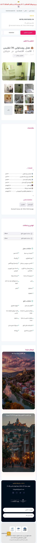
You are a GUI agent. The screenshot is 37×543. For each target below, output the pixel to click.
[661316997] (18, 93)
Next (4, 66)
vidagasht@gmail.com (18, 484)
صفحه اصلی (31, 6)
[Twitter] (20, 488)
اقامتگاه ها (19, 6)
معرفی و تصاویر (28, 28)
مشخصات (11, 28)
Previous (32, 66)
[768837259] (29, 104)
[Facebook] (23, 488)
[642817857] (29, 93)
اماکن (25, 6)
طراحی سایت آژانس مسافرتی (22, 535)
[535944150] (8, 83)
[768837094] (8, 93)
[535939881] (29, 83)
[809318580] (18, 104)
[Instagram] (16, 488)
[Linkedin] (13, 488)
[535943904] (18, 83)
